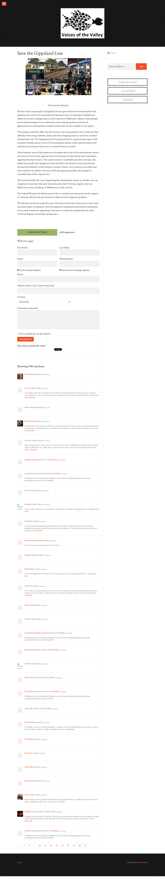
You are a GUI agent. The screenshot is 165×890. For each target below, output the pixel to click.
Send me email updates (30, 270)
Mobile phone (66, 258)
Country (21, 297)
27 (57, 845)
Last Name (64, 247)
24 (40, 845)
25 (45, 845)
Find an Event (128, 82)
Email (20, 258)
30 (74, 845)
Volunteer (128, 90)
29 (68, 845)
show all (32, 397)
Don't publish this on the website (35, 333)
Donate (128, 99)
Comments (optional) (27, 308)
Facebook (57, 473)
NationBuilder (142, 862)
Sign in (113, 53)
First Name (22, 247)
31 (79, 845)
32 (85, 845)
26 (51, 845)
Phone (20, 274)
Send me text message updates (75, 270)
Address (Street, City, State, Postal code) (35, 285)
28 (62, 845)
